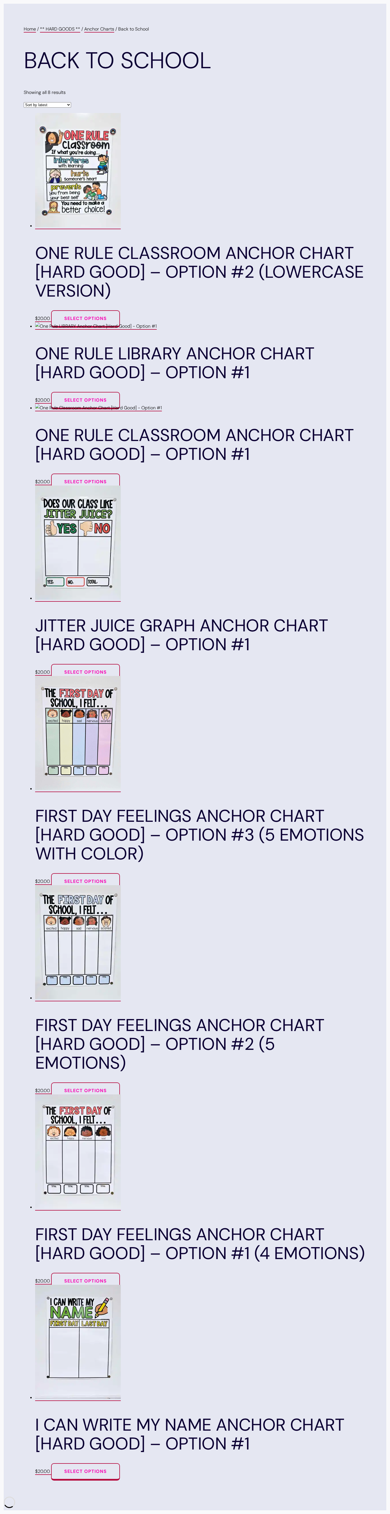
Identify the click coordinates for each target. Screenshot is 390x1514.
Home (30, 29)
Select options (85, 318)
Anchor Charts (99, 29)
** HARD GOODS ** (60, 29)
